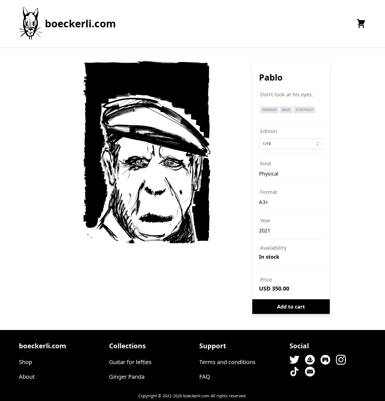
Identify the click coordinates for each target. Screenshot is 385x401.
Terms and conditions (227, 362)
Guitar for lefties (130, 362)
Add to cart (291, 306)
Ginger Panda (127, 376)
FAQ (204, 376)
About (27, 376)
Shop (25, 362)
